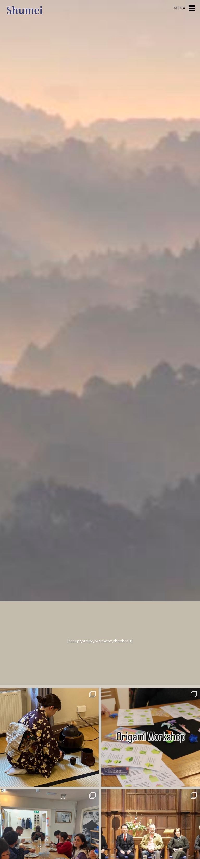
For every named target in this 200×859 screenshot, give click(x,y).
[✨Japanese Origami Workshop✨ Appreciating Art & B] (150, 737)
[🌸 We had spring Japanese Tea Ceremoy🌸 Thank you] (49, 737)
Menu (180, 8)
